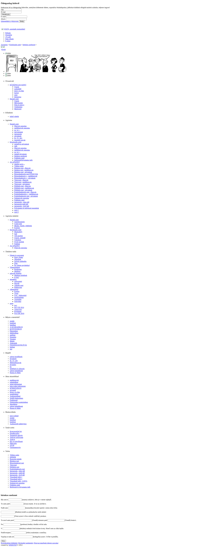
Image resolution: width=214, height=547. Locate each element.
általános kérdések (20, 275)
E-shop (7, 41)
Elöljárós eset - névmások (23, 190)
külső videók (14, 116)
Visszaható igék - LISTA (18, 481)
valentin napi (18, 285)
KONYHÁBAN (16, 329)
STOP (12, 445)
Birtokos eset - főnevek (22, 168)
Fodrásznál (13, 400)
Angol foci (18, 309)
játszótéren (13, 404)
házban (12, 347)
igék (15, 146)
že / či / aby (18, 138)
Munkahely (18, 232)
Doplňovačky (14, 433)
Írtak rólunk (9, 39)
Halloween (18, 287)
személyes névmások (21, 144)
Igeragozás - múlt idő (17, 473)
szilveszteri (18, 281)
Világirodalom (15, 267)
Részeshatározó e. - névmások (24, 178)
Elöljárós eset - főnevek (22, 186)
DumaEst (8, 35)
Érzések (17, 228)
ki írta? (16, 277)
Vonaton (13, 339)
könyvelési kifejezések (18, 386)
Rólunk (8, 33)
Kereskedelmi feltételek (9, 543)
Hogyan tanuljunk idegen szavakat (46, 543)
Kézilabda (17, 311)
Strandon (13, 337)
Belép (22, 21)
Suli (15, 234)
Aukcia (12, 439)
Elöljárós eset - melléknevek (24, 188)
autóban (12, 335)
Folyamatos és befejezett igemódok (26, 208)
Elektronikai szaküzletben (19, 402)
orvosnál (13, 390)
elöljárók (13, 457)
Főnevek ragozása (20, 248)
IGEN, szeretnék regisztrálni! (15, 29)
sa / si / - (17, 130)
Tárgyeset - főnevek (21, 180)
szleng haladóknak (16, 371)
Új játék (3, 491)
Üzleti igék (18, 224)
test (11, 349)
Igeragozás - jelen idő (17, 471)
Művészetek (18, 103)
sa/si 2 (16, 212)
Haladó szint (14, 99)
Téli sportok (18, 236)
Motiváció (17, 109)
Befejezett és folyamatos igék (20, 487)
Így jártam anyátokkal (22, 265)
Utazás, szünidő (19, 238)
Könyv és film (15, 392)
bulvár (16, 93)
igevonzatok (18, 132)
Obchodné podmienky (26, 543)
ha (10, 367)
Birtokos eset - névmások (23, 172)
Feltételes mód (19, 158)
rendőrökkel (14, 394)
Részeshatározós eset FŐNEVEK (26, 174)
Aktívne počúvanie (16, 437)
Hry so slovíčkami (16, 441)
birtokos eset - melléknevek (23, 170)
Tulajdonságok (19, 222)
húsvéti (16, 283)
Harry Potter (18, 257)
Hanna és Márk (15, 373)
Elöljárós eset (14, 467)
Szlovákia (17, 301)
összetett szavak (19, 140)
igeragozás (18, 134)
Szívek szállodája (20, 261)
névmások (17, 136)
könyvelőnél (14, 416)
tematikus (13, 279)
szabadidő (17, 89)
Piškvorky (13, 443)
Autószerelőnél (15, 396)
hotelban (13, 325)
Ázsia (16, 293)
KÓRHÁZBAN (15, 388)
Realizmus (18, 269)
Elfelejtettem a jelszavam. (10, 21)
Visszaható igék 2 (16, 479)
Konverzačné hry (16, 431)
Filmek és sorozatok (17, 255)
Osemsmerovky (15, 447)
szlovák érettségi (15, 273)
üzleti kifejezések (16, 384)
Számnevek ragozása (21, 198)
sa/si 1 (16, 210)
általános (17, 271)
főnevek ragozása (20, 126)
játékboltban (14, 333)
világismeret (14, 289)
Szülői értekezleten (16, 398)
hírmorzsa (17, 97)
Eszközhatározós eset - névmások (26, 196)
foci (15, 305)
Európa (16, 291)
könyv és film (19, 91)
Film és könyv (19, 105)
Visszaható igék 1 (16, 477)
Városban (17, 240)
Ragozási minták (16, 459)
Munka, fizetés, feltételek (23, 226)
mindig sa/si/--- (19, 164)
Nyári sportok (19, 242)
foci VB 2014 (19, 307)
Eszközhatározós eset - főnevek (25, 192)
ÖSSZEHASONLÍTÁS (18, 345)
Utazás (16, 87)
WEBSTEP (13, 545)
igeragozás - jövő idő (21, 206)
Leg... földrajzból (20, 295)
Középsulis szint (15, 45)
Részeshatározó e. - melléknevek (25, 176)
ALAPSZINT (15, 162)
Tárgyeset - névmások (22, 184)
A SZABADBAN (16, 327)
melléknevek (14, 380)
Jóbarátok (17, 259)
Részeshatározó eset (17, 463)
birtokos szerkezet (29, 45)
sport (11, 303)
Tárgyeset (13, 465)
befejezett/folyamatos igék (23, 160)
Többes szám (19, 166)
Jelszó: (3, 19)
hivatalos (13, 365)
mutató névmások (20, 154)
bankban (13, 323)
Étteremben (14, 331)
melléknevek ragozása (22, 128)
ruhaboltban (14, 382)
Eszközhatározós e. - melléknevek (26, 194)
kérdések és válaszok (17, 369)
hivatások (13, 359)
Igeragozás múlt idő (21, 204)
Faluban (17, 244)
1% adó (8, 37)
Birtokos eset (14, 461)
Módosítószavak (15, 363)
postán (12, 321)
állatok (12, 341)
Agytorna (4, 45)
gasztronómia (19, 297)
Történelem (18, 107)
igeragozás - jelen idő (21, 202)
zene (15, 95)
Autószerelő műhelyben (18, 424)
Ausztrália (17, 299)
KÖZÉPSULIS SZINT (18, 85)
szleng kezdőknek (16, 357)
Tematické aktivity (16, 435)
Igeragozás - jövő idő (17, 475)
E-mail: (3, 17)
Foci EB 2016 (19, 313)
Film (15, 263)
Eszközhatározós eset (17, 469)
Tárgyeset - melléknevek (23, 182)
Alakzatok (13, 343)
